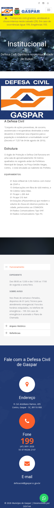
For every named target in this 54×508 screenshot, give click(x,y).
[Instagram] (43, 3)
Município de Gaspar (21, 503)
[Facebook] (39, 3)
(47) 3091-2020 (27, 446)
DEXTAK (27, 506)
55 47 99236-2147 (27, 449)
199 (27, 440)
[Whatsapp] (48, 3)
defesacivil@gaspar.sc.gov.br (27, 483)
